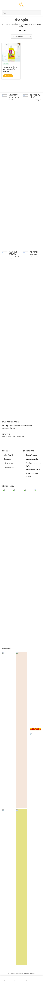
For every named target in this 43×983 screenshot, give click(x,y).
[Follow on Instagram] (5, 441)
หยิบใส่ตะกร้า (8, 75)
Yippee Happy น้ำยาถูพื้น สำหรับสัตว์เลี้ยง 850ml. (10, 68)
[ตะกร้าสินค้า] (40, 5)
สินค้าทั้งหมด (15, 24)
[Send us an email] (11, 441)
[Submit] (39, 13)
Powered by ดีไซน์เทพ (29, 973)
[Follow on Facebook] (3, 441)
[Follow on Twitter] (8, 441)
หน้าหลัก (5, 24)
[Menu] (3, 5)
